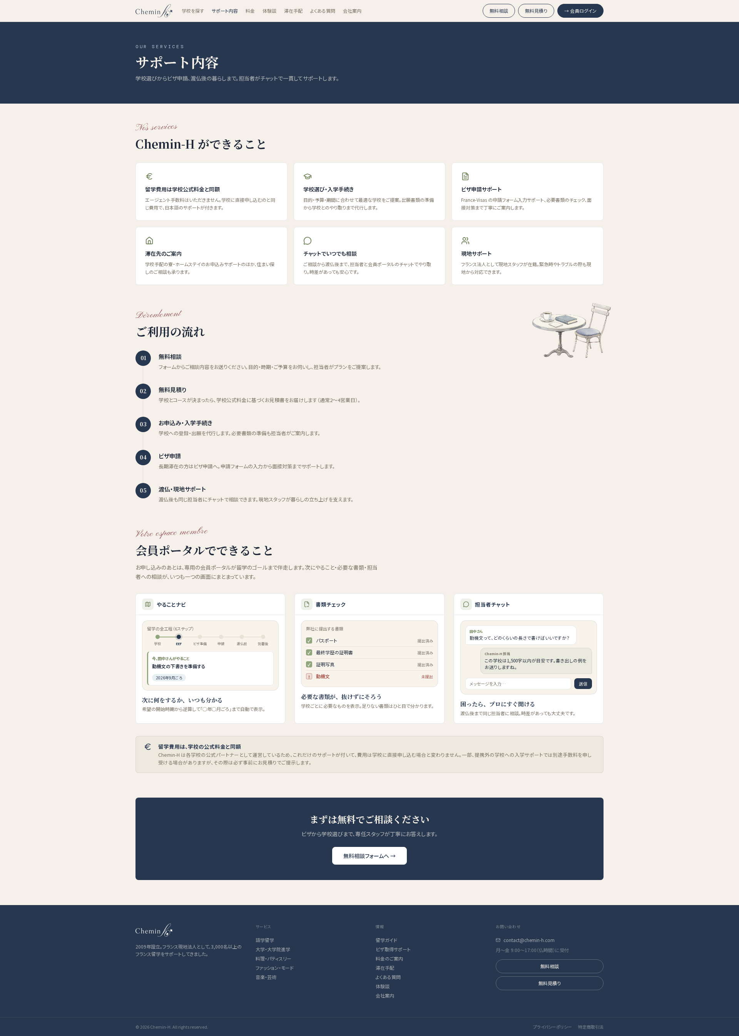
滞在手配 (293, 11)
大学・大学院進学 (273, 949)
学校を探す (193, 11)
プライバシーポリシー (552, 1027)
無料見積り (536, 10)
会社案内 (352, 11)
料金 (250, 11)
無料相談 (499, 10)
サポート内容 (225, 11)
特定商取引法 (591, 1027)
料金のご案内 (389, 959)
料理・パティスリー (273, 959)
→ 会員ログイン (580, 10)
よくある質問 (322, 11)
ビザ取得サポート (393, 949)
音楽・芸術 (266, 977)
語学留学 (265, 940)
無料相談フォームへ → (369, 856)
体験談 (269, 11)
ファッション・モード (275, 968)
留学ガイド (386, 940)
